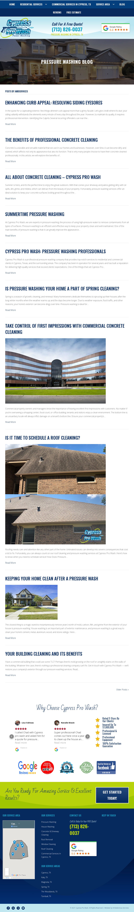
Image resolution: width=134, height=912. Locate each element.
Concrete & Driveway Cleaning (50, 833)
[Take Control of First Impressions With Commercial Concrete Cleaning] (55, 370)
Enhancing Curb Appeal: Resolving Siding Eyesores (53, 102)
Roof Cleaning (47, 849)
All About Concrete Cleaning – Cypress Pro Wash (53, 177)
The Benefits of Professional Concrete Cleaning (51, 139)
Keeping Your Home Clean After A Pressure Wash (51, 578)
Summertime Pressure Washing (34, 214)
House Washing (47, 826)
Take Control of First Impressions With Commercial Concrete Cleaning (64, 328)
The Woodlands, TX (49, 891)
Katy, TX (44, 877)
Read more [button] (21, 742)
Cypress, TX (46, 872)
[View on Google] (17, 722)
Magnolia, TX (46, 882)
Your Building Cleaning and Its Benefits (43, 653)
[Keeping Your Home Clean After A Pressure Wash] (31, 602)
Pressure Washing (48, 822)
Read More (10, 124)
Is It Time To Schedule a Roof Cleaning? (42, 437)
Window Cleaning (48, 844)
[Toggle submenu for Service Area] (113, 4)
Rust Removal (47, 839)
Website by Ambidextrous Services (116, 908)
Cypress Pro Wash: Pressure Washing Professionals (55, 251)
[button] (12, 736)
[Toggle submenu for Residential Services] (46, 4)
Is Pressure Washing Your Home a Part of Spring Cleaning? (62, 288)
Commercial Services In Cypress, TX (51, 855)
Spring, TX (45, 887)
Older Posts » (122, 689)
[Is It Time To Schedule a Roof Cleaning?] (55, 494)
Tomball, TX (46, 896)
